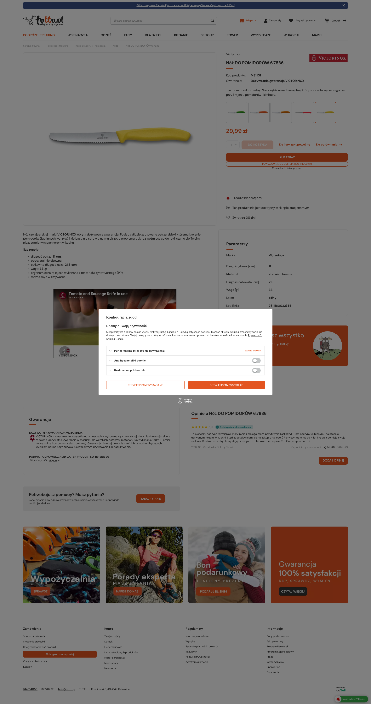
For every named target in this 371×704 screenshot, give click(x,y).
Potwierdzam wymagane (145, 385)
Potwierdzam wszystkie (226, 385)
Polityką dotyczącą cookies (194, 332)
